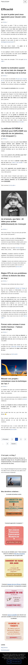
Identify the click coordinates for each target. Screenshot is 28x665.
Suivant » (13, 443)
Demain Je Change (20, 288)
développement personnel (7, 42)
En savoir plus (16, 661)
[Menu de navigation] (25, 1)
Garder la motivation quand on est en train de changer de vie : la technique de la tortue (13, 70)
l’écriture (18, 247)
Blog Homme (4, 647)
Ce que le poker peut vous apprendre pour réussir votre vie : (13, 16)
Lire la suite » (21, 121)
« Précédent (5, 439)
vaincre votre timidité (17, 162)
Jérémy (4, 22)
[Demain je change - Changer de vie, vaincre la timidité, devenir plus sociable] (5, 1)
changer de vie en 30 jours (14, 584)
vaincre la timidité (12, 614)
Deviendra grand (5, 650)
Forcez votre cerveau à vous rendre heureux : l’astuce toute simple (13, 326)
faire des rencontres (19, 553)
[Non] (26, 658)
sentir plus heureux (16, 346)
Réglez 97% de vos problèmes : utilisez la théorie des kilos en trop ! (14, 275)
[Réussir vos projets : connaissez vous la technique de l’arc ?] (14, 367)
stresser (25, 399)
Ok (9, 661)
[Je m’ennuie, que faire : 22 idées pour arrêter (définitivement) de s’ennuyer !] (14, 203)
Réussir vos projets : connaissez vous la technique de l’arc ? (14, 381)
